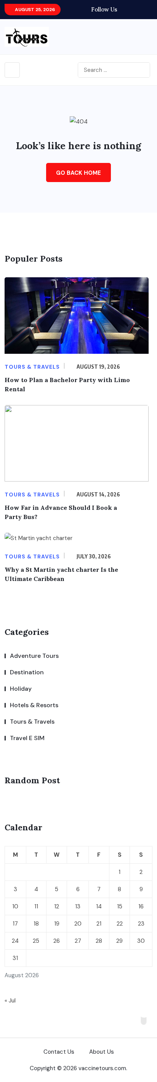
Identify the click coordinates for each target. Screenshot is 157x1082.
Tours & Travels (32, 722)
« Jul (10, 1000)
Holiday (21, 689)
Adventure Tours (34, 656)
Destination (27, 672)
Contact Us (58, 1052)
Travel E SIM (27, 738)
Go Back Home (78, 173)
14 (99, 906)
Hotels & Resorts (34, 705)
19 (56, 923)
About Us (101, 1052)
